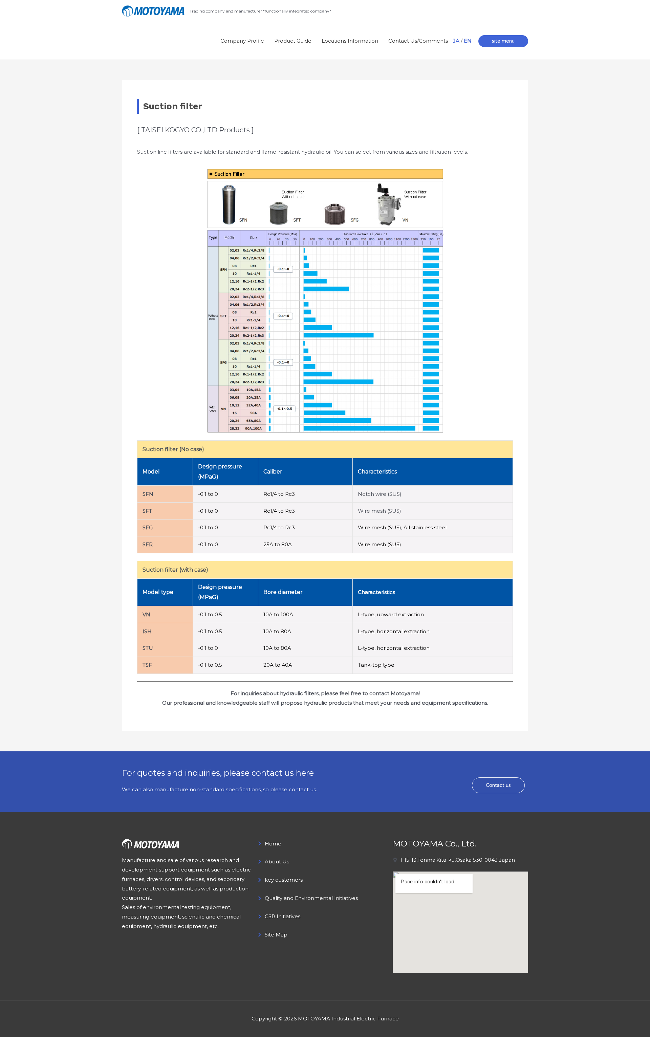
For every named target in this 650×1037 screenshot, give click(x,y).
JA (456, 41)
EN (468, 41)
